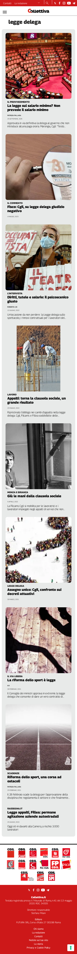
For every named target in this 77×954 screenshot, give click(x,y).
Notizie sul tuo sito (38, 940)
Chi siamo (39, 928)
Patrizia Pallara (14, 115)
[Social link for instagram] (64, 3)
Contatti (7, 3)
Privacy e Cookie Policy (38, 947)
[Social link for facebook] (59, 3)
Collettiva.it (38, 897)
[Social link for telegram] (74, 3)
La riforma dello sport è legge (31, 680)
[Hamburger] (5, 12)
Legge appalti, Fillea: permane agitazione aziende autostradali (33, 814)
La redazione (21, 3)
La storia (38, 943)
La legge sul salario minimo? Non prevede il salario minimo (33, 108)
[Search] (47, 3)
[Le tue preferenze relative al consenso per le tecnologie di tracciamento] (70, 947)
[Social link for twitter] (55, 3)
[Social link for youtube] (69, 3)
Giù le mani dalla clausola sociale (34, 496)
